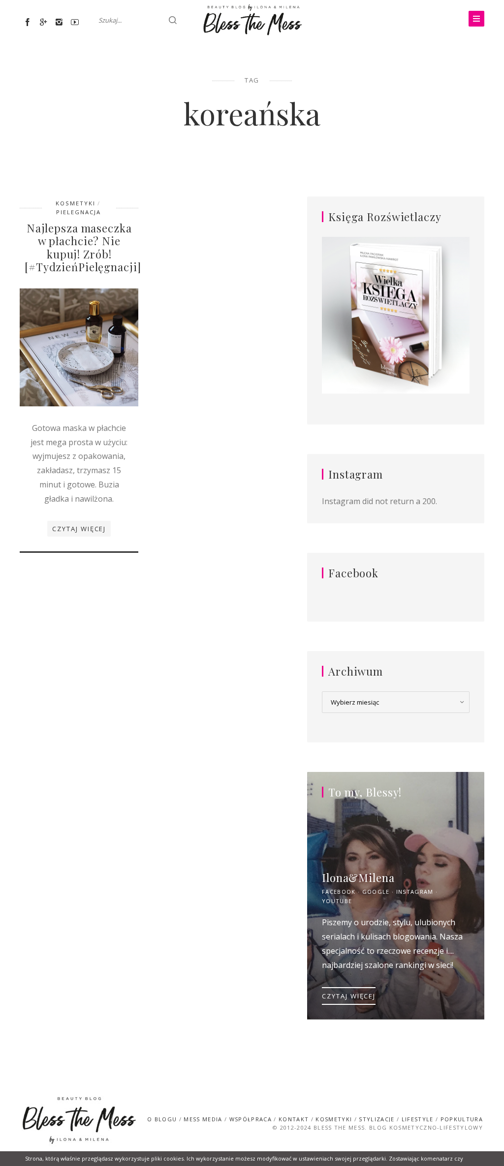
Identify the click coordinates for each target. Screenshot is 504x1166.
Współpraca (250, 1119)
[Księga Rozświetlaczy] (396, 316)
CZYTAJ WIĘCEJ (349, 996)
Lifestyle (418, 1119)
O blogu (162, 1119)
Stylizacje (376, 1119)
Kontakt (294, 1119)
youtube (337, 901)
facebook (339, 891)
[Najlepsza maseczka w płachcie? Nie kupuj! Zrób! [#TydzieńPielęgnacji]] (79, 346)
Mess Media (203, 1119)
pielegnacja (78, 212)
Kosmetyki (75, 203)
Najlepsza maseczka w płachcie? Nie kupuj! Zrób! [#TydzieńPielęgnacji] (83, 247)
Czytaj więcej (79, 528)
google (376, 891)
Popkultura (462, 1119)
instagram (415, 891)
